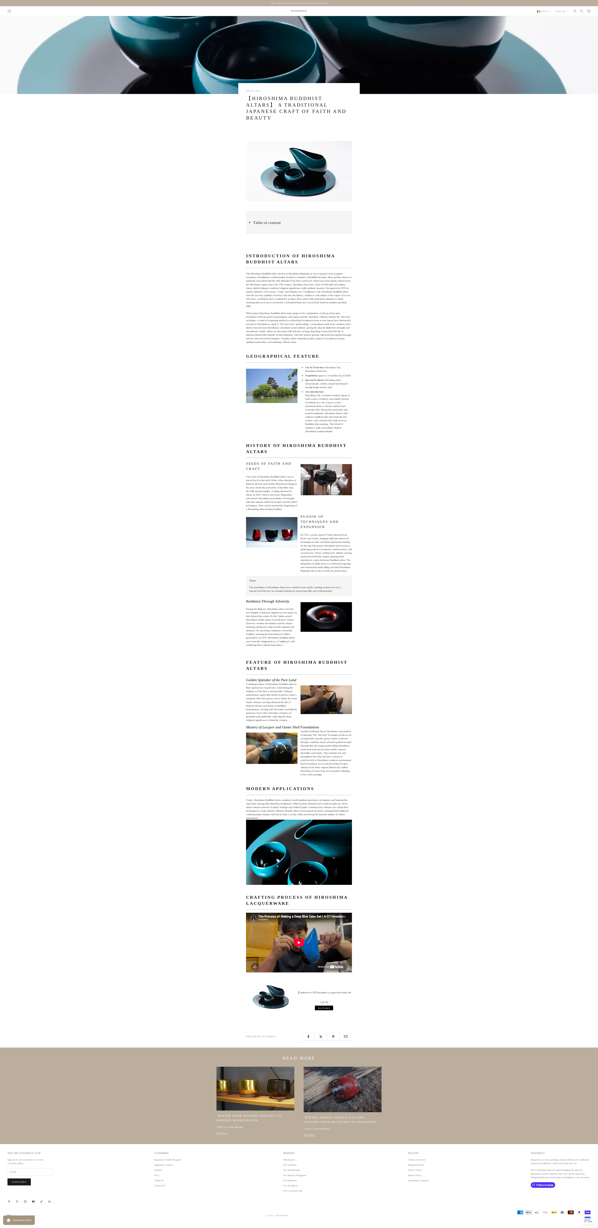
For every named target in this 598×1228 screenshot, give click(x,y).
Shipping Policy (416, 1164)
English (560, 11)
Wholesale (288, 1159)
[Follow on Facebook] (9, 1201)
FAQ (156, 1175)
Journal (158, 1169)
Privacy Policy (415, 1169)
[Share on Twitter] (321, 1036)
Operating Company (418, 1180)
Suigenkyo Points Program (167, 1159)
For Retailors (290, 1180)
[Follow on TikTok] (41, 1201)
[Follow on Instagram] (25, 1201)
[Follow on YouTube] (33, 1201)
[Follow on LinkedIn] (49, 1201)
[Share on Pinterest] (333, 1036)
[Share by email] (346, 1036)
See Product (324, 1008)
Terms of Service (416, 1159)
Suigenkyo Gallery (163, 1164)
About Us (159, 1180)
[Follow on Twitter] (17, 1201)
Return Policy (415, 1175)
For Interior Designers (294, 1175)
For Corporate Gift (292, 1190)
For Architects (290, 1185)
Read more (222, 1132)
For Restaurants (291, 1169)
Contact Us (160, 1185)
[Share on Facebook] (308, 1036)
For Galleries (290, 1164)
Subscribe (19, 1182)
